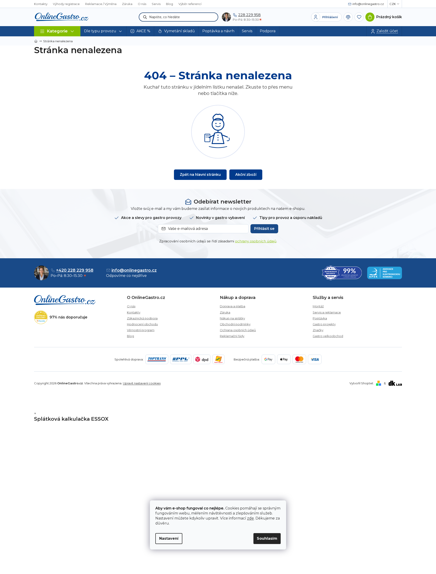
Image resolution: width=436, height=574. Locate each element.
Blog (169, 4)
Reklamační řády (232, 336)
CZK (392, 4)
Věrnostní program (140, 330)
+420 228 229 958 (74, 270)
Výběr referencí (189, 4)
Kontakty (40, 4)
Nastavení (168, 538)
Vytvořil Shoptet (361, 383)
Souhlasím (267, 538)
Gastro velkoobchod (328, 336)
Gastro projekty (324, 324)
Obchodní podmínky (235, 324)
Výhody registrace (66, 4)
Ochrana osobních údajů (238, 330)
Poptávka (320, 318)
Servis (156, 4)
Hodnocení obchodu (142, 324)
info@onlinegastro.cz (134, 270)
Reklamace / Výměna (100, 4)
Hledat (145, 17)
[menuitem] (103, 31)
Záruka (127, 4)
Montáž (318, 306)
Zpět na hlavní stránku (200, 174)
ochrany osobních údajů (255, 241)
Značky (318, 330)
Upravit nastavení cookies (142, 383)
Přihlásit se (264, 228)
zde (250, 518)
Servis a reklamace (327, 312)
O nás (142, 4)
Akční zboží (245, 174)
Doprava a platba (232, 306)
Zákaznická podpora (142, 318)
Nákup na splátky (232, 318)
